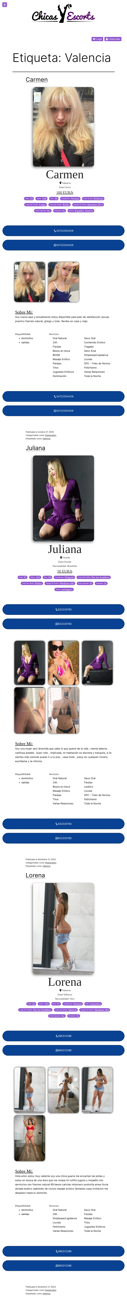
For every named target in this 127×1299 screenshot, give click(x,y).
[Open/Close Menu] (4, 4)
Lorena (35, 875)
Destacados (50, 435)
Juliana (35, 448)
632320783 (65, 609)
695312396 (64, 1036)
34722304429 (64, 230)
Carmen (37, 79)
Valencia (46, 438)
